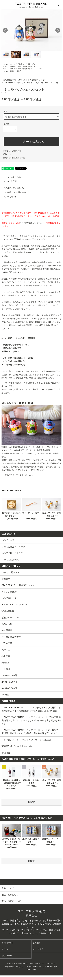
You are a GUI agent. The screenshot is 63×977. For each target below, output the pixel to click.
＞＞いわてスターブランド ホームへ (17, 474)
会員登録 (36, 942)
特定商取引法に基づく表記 (14, 157)
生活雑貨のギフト (30, 64)
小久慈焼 (9, 305)
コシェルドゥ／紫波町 (24, 338)
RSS (28, 970)
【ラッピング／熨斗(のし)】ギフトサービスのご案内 (27, 739)
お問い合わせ (7, 955)
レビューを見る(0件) (12, 177)
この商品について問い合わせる (16, 192)
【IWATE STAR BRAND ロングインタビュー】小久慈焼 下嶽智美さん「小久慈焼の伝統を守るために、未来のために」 (31, 709)
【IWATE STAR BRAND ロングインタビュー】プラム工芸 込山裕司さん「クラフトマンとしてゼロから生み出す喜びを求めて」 (31, 720)
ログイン (5, 949)
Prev (5, 30)
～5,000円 (40, 69)
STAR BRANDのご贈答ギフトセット (22, 66)
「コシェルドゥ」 (25, 235)
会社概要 (6, 752)
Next (57, 30)
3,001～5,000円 (15, 71)
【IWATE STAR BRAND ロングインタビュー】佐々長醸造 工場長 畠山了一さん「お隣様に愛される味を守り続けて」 (31, 731)
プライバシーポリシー (33, 967)
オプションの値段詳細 (12, 150)
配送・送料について (37, 963)
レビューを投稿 (10, 180)
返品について (8, 154)
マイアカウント (7, 942)
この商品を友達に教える (14, 188)
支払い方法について (21, 963)
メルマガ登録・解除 (50, 967)
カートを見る (38, 949)
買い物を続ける (10, 196)
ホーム (5, 64)
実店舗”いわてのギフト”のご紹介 (17, 746)
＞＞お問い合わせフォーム (31, 222)
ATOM (34, 970)
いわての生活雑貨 (16, 64)
